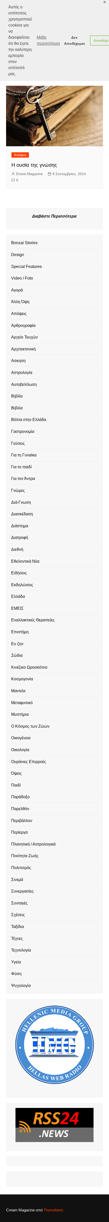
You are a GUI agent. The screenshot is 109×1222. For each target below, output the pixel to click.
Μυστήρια (20, 714)
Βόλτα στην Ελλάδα (28, 419)
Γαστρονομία (22, 431)
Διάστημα (19, 526)
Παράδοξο (20, 797)
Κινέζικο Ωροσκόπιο (29, 667)
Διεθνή (17, 549)
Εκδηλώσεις (22, 585)
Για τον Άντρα (23, 478)
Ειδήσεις (19, 573)
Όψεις (16, 773)
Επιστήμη (20, 632)
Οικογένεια (20, 738)
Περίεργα (19, 832)
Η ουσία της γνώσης (34, 165)
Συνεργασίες (22, 891)
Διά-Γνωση (21, 502)
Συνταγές (19, 903)
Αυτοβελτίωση (24, 384)
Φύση (16, 974)
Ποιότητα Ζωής (25, 856)
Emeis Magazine (29, 174)
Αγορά (17, 290)
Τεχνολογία (21, 950)
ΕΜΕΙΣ (17, 608)
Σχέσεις (18, 915)
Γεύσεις (18, 443)
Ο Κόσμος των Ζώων (30, 726)
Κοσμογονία (22, 679)
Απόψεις (20, 155)
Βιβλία (17, 396)
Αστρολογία (21, 372)
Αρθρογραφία (23, 325)
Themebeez (53, 1210)
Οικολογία (20, 750)
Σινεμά (17, 879)
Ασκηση (18, 361)
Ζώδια (17, 655)
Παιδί (16, 785)
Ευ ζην (17, 644)
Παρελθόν (20, 809)
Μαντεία (18, 691)
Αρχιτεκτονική (23, 349)
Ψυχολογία (21, 985)
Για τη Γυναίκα (24, 455)
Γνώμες (18, 490)
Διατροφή (19, 537)
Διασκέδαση (22, 514)
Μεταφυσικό (22, 703)
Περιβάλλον (21, 820)
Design (17, 254)
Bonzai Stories (24, 243)
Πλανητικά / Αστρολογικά (33, 844)
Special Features (26, 266)
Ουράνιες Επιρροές (28, 762)
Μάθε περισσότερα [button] (48, 40)
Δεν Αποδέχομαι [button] (74, 40)
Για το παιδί (21, 467)
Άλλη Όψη (20, 302)
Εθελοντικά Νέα (25, 561)
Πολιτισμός (21, 868)
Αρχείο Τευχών (24, 337)
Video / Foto (22, 278)
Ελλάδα (18, 596)
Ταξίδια (17, 926)
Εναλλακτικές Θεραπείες (33, 620)
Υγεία (16, 962)
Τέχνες (17, 938)
